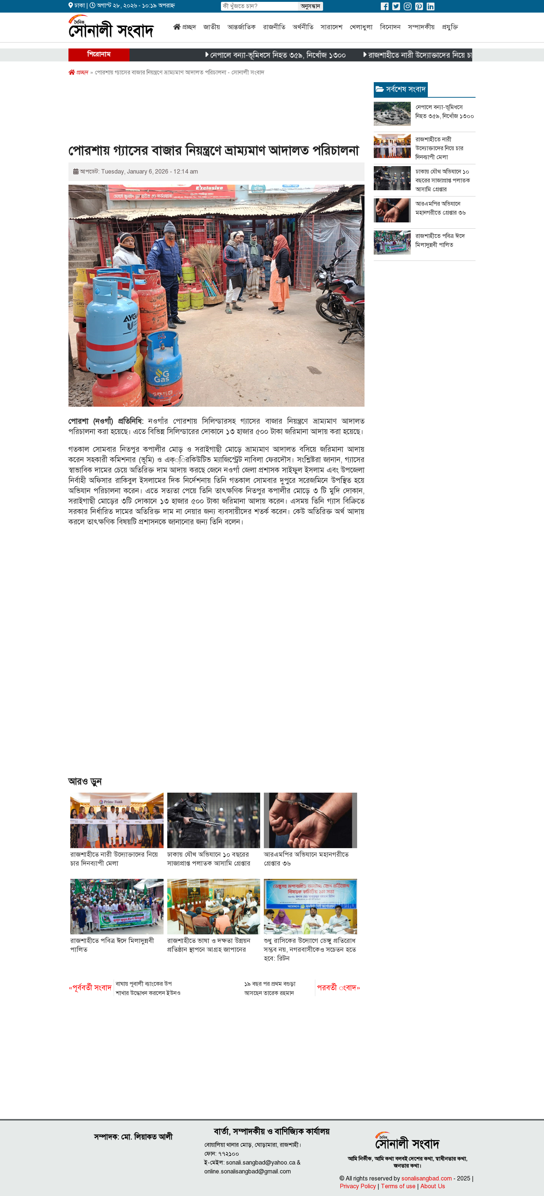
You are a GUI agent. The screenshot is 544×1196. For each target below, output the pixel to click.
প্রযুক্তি (450, 27)
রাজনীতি (274, 27)
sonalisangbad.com (427, 1178)
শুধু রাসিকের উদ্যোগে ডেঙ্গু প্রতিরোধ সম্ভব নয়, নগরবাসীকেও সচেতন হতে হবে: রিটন (310, 949)
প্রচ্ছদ (189, 27)
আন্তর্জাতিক (242, 27)
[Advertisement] (203, 112)
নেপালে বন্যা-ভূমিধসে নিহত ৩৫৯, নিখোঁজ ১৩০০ (249, 55)
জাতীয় (212, 27)
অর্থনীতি (303, 27)
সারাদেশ (331, 27)
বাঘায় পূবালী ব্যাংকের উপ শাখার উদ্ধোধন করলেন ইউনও (124, 988)
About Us (432, 1186)
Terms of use (398, 1186)
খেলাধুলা (361, 27)
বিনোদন (390, 27)
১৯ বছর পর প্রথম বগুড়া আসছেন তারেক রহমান (302, 988)
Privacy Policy (358, 1186)
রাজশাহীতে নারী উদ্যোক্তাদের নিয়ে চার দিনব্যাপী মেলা (415, 55)
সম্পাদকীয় (421, 27)
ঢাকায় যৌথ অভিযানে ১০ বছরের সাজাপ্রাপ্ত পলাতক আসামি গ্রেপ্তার (443, 180)
